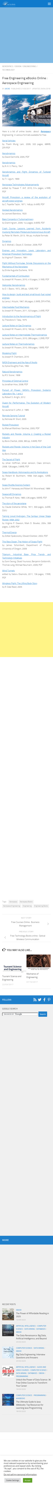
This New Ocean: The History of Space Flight (22, 541)
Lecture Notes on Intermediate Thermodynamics (24, 335)
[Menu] (49, 3)
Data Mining (29, 1329)
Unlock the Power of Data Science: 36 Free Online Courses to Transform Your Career (33, 1382)
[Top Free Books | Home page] (11, 3)
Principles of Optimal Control (15, 381)
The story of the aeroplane (14, 503)
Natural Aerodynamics (12, 371)
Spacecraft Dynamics (11, 494)
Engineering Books (41, 906)
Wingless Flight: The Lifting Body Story (19, 583)
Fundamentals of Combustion (15, 276)
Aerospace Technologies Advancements (20, 184)
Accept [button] (27, 1480)
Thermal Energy (9, 532)
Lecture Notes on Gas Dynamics (16, 325)
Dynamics (6, 241)
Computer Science (24, 1348)
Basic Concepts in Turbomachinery (17, 219)
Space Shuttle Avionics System (16, 485)
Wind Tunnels (8, 570)
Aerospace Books (26, 902)
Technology (8, 70)
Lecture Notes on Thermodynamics (18, 344)
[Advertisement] (26, 35)
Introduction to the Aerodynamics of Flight (21, 316)
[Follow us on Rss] (35, 999)
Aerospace (7, 66)
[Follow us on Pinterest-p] (49, 999)
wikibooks (20, 1398)
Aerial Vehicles (8, 140)
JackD (7, 89)
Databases (41, 1329)
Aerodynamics (8, 153)
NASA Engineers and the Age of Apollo (19, 362)
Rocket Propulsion (10, 425)
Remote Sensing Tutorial (13, 415)
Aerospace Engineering (11, 906)
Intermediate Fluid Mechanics (15, 307)
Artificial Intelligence (26, 1326)
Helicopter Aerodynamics (13, 285)
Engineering (29, 66)
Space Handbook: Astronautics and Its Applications (25, 472)
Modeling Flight (9, 353)
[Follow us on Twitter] (39, 999)
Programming (22, 1376)
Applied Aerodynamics (12, 210)
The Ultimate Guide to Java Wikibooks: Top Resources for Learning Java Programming (29, 1404)
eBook (18, 66)
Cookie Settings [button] (12, 1480)
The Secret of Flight (11, 459)
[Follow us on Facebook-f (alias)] (44, 999)
